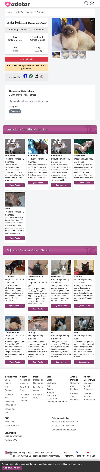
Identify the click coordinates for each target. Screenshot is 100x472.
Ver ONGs (9, 421)
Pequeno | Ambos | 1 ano (37, 292)
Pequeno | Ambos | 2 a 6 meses (14, 170)
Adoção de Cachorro (25, 381)
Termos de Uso (9, 410)
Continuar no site (11, 468)
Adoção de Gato (25, 388)
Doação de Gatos (38, 388)
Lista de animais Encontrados (89, 396)
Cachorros (51, 383)
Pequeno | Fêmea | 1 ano (84, 347)
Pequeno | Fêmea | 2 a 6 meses (61, 347)
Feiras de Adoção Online (63, 425)
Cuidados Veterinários (57, 402)
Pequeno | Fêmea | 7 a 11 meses (84, 291)
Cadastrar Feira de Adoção (64, 430)
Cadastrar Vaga (12, 440)
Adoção (50, 392)
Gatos (49, 386)
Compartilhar (15, 77)
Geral (49, 380)
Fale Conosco (9, 388)
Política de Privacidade (10, 403)
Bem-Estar (51, 395)
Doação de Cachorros (38, 381)
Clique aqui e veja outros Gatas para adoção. (26, 67)
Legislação (52, 398)
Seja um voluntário (13, 436)
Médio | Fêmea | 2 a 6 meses (37, 347)
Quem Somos (8, 381)
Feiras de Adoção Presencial (65, 421)
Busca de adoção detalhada (24, 397)
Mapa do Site (9, 396)
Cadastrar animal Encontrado (89, 386)
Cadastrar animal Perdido (74, 386)
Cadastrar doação (37, 396)
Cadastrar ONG (12, 425)
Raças (50, 389)
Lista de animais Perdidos (74, 396)
